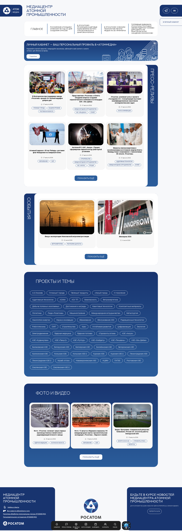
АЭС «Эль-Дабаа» (81, 112)
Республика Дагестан (74, 244)
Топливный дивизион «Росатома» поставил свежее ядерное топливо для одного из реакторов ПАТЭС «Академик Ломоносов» (142, 29)
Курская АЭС (98, 354)
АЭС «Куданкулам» (40, 340)
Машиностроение (54, 108)
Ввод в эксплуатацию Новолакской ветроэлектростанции (67, 236)
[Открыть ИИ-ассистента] (126, 525)
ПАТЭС (117, 360)
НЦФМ (105, 360)
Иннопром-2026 (125, 237)
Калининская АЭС (40, 354)
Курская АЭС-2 (117, 354)
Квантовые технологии (102, 306)
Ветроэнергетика (57, 244)
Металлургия (132, 313)
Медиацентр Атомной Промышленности (46, 10)
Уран (84, 327)
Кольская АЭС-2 (80, 354)
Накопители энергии (41, 320)
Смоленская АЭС (39, 367)
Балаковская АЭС (40, 347)
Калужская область (57, 442)
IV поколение (119, 293)
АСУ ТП (75, 300)
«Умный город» (101, 293)
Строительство (85, 159)
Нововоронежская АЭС (86, 360)
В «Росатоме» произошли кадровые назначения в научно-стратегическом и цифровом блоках (87, 29)
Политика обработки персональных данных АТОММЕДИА (24, 514)
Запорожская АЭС (126, 347)
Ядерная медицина (62, 333)
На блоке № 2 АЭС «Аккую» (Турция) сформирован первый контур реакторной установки (86, 149)
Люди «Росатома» (55, 313)
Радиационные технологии (132, 320)
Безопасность (90, 300)
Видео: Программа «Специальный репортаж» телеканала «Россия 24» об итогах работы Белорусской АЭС (132, 432)
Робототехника (38, 327)
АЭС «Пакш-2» (61, 340)
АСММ (62, 300)
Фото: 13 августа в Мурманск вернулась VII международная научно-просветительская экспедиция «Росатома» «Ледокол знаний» (91, 433)
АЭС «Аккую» (81, 165)
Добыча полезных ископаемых (45, 306)
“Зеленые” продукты (79, 293)
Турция (91, 165)
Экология (141, 327)
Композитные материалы (130, 306)
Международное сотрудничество (85, 109)
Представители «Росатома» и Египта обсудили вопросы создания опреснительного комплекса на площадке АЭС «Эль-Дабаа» (86, 99)
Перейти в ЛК (154, 511)
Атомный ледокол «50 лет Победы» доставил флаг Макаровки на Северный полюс (46, 152)
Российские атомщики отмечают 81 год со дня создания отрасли (61, 28)
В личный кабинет (171, 22)
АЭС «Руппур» (79, 340)
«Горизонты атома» (107, 333)
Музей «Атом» (64, 360)
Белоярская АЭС (83, 347)
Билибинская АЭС (104, 347)
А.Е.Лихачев (37, 293)
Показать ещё (86, 178)
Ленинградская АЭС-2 (41, 360)
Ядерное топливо (84, 333)
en (174, 10)
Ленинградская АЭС (138, 354)
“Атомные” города (39, 108)
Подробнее (33, 56)
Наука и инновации (124, 110)
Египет (93, 112)
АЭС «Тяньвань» (118, 340)
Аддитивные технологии (124, 161)
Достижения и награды (76, 306)
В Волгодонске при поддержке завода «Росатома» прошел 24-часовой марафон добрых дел (47, 98)
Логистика (36, 313)
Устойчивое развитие (101, 327)
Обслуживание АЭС (105, 320)
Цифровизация (124, 327)
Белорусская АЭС (61, 347)
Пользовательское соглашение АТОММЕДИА (20, 517)
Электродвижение (40, 333)
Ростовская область (46, 111)
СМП (52, 161)
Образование (43, 161)
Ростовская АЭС (134, 360)
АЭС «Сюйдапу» (98, 340)
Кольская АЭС (60, 354)
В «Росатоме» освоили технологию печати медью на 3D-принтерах (115, 28)
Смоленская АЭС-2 (61, 367)
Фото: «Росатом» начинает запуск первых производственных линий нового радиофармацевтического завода (50, 433)
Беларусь (132, 444)
